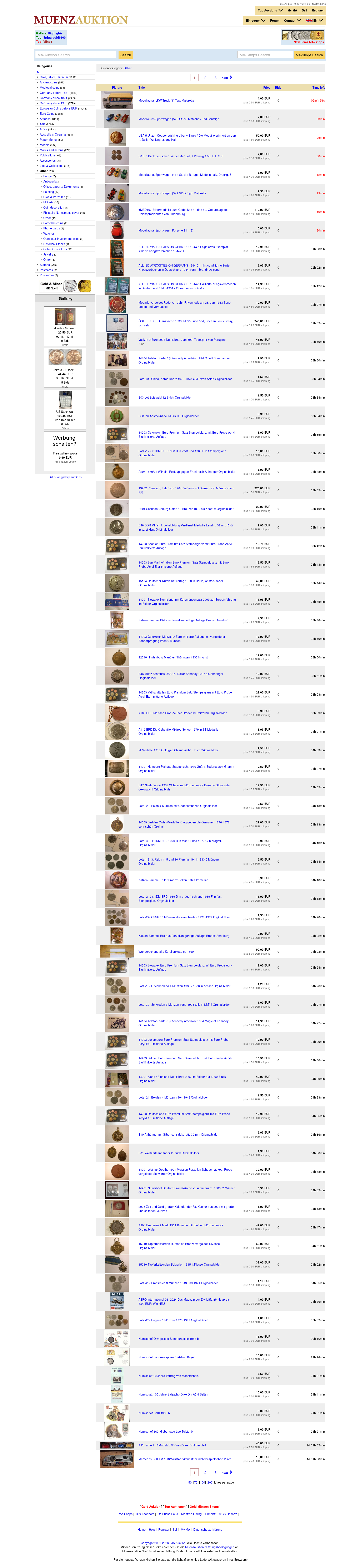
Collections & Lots (55, 249)
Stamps (45, 265)
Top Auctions (268, 10)
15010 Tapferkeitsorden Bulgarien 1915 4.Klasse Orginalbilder (180, 1264)
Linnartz (210, 1514)
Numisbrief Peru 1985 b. (155, 1413)
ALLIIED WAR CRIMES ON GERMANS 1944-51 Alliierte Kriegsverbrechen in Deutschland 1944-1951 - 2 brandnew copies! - (187, 286)
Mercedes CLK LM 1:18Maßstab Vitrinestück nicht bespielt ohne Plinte (185, 1459)
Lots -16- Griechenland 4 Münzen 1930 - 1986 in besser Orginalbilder (184, 986)
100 (202, 1482)
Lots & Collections (51, 166)
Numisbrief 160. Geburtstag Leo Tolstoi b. (166, 1431)
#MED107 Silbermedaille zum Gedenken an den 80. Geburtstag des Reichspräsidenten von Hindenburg (183, 212)
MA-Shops (125, 1514)
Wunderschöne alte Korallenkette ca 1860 (166, 951)
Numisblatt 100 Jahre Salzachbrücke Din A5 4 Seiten (173, 1394)
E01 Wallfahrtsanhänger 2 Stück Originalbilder (169, 1153)
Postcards (46, 270)
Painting (48, 192)
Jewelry (48, 254)
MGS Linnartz (228, 1514)
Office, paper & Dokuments (61, 186)
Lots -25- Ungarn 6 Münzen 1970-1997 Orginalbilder (173, 1320)
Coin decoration (53, 207)
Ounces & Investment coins (61, 239)
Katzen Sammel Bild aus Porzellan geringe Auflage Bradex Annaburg (184, 620)
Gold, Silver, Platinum (54, 77)
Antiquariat (50, 181)
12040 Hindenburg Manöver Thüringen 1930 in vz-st (173, 657)
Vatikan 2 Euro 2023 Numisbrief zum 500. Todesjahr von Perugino (182, 339)
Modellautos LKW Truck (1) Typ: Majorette (166, 100)
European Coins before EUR (58, 108)
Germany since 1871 (53, 98)
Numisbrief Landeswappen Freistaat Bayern (167, 1357)
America (45, 119)
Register (318, 10)
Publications (48, 155)
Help (152, 1529)
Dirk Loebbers (145, 1514)
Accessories (48, 160)
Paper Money (49, 139)
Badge (47, 176)
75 (196, 1482)
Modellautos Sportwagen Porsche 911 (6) (166, 230)
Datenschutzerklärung (207, 1529)
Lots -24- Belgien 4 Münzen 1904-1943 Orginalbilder (173, 1097)
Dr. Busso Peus (168, 1514)
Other (47, 259)
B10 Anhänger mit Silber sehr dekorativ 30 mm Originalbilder (179, 1134)
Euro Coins (47, 113)
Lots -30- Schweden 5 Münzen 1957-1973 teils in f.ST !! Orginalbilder (184, 1004)
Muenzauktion (194, 1547)
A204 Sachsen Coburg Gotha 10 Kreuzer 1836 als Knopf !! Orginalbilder (186, 509)
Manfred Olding (191, 1514)
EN (315, 20)
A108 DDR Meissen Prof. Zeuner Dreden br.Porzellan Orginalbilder (183, 713)
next (225, 77)
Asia (42, 124)
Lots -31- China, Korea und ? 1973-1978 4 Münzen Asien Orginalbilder (185, 379)
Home (142, 1529)
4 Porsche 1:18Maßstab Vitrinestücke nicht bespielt (172, 1445)
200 (210, 1482)
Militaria (48, 202)
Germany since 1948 (53, 103)
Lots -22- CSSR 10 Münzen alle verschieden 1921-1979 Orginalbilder (184, 917)
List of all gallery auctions (65, 477)
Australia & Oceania (53, 134)
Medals (44, 145)
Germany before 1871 (54, 93)
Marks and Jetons (51, 150)
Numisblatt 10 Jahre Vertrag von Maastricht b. (169, 1376)
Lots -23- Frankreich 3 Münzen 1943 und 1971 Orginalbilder (178, 1283)
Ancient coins (48, 82)
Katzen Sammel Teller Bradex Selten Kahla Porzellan (173, 880)
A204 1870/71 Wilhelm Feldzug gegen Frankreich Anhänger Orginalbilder (187, 471)
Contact (290, 20)
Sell (304, 10)
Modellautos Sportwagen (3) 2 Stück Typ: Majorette (172, 193)
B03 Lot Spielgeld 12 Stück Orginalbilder (165, 397)
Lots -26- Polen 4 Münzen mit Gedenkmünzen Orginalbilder (178, 806)
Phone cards (51, 228)
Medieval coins (49, 87)
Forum (274, 20)
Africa (43, 129)
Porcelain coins (53, 223)
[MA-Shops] (303, 38)
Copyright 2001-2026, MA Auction (163, 1543)
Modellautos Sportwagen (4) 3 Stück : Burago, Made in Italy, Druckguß (185, 174)
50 (190, 1482)
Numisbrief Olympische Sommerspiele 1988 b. (169, 1338)
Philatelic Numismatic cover (61, 212)
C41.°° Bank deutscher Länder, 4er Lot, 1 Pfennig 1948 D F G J (180, 156)
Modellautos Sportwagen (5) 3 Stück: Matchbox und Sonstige (179, 119)
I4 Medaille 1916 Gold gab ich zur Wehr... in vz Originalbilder (178, 750)
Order (47, 218)
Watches (49, 233)
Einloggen (253, 20)
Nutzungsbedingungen (219, 1547)
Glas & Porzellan (54, 197)
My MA (292, 10)
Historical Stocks (54, 244)
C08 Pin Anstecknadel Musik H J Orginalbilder (169, 416)
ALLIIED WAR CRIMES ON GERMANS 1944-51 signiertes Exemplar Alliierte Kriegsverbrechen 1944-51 (183, 249)
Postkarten (47, 275)
